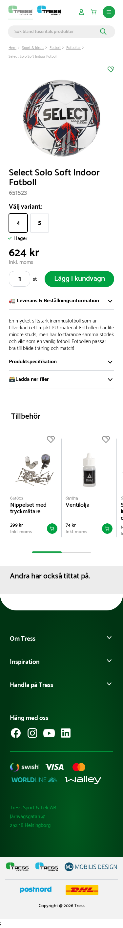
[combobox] (56, 31)
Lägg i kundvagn (79, 279)
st (35, 279)
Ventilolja (78, 505)
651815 (72, 498)
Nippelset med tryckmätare (28, 508)
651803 (17, 498)
